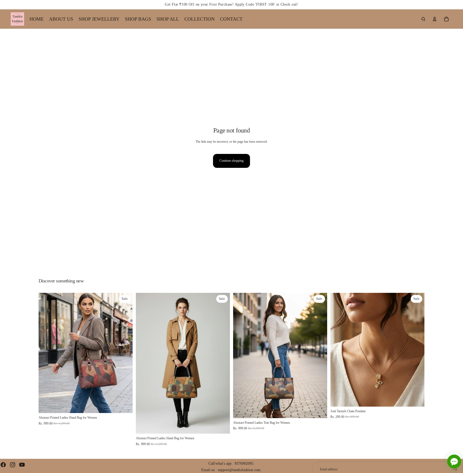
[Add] (124, 405)
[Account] (434, 19)
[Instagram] (12, 464)
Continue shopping (231, 160)
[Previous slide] (47, 353)
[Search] (423, 19)
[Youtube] (22, 464)
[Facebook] (3, 464)
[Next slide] (125, 353)
